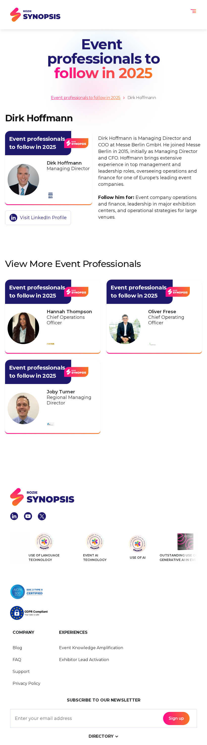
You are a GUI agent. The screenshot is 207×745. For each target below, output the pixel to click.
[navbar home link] (35, 15)
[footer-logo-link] (42, 497)
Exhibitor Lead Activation (84, 659)
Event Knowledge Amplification (91, 647)
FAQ (17, 659)
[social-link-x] (42, 516)
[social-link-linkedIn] (14, 516)
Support (21, 671)
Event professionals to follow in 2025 (85, 97)
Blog (17, 647)
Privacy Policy (26, 683)
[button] (193, 11)
